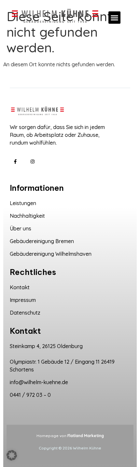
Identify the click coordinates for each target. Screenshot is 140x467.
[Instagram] (32, 161)
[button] (114, 17)
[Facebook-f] (15, 161)
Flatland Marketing (85, 435)
